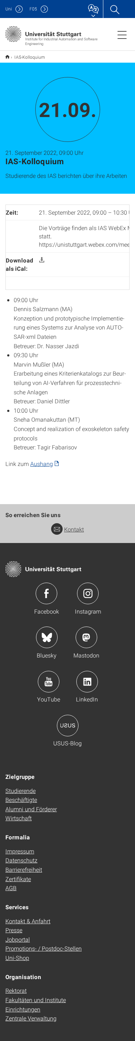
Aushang (41, 463)
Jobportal (17, 939)
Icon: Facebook (46, 593)
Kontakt (74, 529)
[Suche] (114, 9)
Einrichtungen (22, 1009)
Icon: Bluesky (47, 637)
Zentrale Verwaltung (31, 1018)
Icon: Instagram (88, 593)
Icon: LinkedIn (87, 681)
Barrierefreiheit (23, 869)
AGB (11, 888)
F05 (33, 9)
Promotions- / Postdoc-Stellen (43, 948)
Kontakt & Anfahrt (27, 921)
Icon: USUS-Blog (67, 725)
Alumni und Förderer (31, 809)
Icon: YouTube (48, 681)
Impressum (19, 851)
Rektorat (16, 990)
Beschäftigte (21, 799)
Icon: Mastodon (86, 637)
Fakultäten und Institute (35, 1000)
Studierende (20, 790)
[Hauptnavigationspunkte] (122, 34)
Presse (13, 930)
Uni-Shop (17, 957)
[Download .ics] (42, 260)
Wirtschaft (18, 818)
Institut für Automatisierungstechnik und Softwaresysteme (7, 57)
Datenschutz (21, 860)
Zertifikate (18, 879)
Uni (8, 9)
